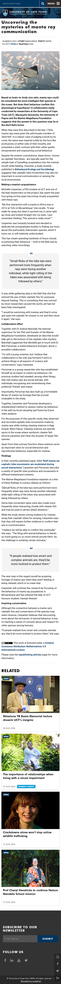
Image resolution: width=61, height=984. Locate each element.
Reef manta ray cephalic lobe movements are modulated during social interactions (30, 464)
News (6, 679)
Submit (47, 938)
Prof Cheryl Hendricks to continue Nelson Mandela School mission (30, 892)
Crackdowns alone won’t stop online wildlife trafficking (27, 834)
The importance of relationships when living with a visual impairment (28, 776)
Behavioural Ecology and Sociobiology (34, 169)
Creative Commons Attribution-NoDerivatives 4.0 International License (27, 646)
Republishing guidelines (31, 981)
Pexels (14, 44)
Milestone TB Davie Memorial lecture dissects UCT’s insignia (27, 718)
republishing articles (30, 654)
